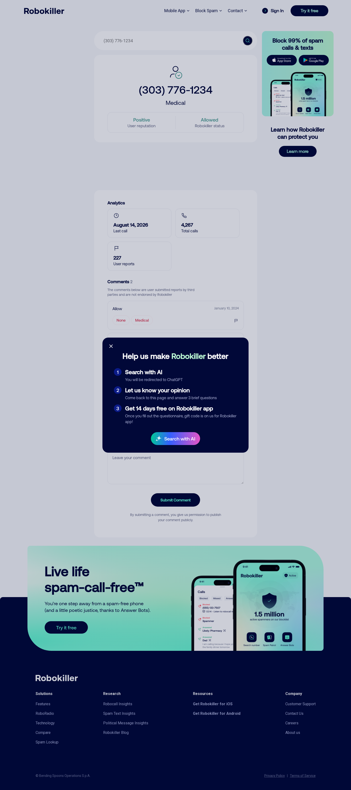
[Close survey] (111, 346)
